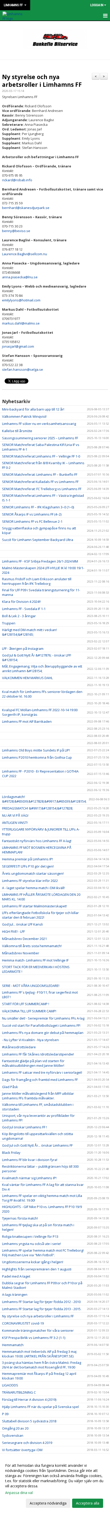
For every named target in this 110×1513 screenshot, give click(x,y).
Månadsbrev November (20, 953)
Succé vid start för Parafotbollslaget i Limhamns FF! (41, 1025)
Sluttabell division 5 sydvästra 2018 (29, 1421)
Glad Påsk (10, 1086)
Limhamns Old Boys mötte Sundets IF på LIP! (36, 750)
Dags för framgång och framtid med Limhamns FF (40, 1079)
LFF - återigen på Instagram (22, 648)
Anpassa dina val (19, 1492)
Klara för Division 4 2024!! (21, 601)
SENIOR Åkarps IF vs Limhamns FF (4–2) (31, 514)
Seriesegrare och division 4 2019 (27, 1442)
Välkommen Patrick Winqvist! (24, 416)
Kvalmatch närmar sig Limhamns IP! (29, 1178)
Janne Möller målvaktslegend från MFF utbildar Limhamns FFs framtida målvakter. (38, 1095)
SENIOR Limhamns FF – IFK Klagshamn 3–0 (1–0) (38, 507)
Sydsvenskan (12, 1435)
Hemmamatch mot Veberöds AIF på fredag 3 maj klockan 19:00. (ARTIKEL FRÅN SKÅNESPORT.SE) (39, 1353)
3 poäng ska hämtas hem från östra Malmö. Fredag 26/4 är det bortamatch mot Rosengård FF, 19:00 (41, 1364)
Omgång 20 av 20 (15, 1428)
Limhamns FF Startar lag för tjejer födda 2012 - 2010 (41, 1301)
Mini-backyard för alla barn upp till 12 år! (33, 409)
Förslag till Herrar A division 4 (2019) (29, 1399)
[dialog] (55, 1484)
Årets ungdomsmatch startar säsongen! (33, 873)
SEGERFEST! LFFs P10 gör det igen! (28, 866)
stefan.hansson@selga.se (22, 369)
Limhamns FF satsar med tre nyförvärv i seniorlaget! (42, 1072)
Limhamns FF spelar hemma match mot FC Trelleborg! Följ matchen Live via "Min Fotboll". (43, 1252)
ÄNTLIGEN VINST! (15, 822)
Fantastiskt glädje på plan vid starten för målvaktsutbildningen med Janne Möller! (33, 1063)
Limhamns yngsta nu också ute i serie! (31, 1243)
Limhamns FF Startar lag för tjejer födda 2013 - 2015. (41, 1309)
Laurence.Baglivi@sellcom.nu (24, 254)
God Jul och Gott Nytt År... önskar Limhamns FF (37, 1145)
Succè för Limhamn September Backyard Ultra (37, 539)
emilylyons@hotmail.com (21, 300)
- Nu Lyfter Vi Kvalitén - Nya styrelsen (30, 1040)
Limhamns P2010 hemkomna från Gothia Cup (37, 757)
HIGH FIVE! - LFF (13, 931)
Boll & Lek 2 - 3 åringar (19, 616)
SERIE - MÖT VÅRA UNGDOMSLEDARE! (30, 985)
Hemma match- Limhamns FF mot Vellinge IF (35, 960)
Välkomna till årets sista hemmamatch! (32, 946)
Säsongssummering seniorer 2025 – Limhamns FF (40, 438)
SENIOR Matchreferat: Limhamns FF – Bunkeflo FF (39, 474)
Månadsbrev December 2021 (24, 938)
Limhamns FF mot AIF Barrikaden (27, 721)
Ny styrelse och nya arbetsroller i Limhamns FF (42, 81)
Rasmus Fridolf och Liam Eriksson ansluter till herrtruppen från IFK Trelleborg (36, 581)
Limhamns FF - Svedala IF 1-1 (24, 608)
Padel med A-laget (16, 1276)
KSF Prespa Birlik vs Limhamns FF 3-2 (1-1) (33, 1337)
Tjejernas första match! (20, 1218)
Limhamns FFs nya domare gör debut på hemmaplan (42, 1032)
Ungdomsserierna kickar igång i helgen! (32, 1262)
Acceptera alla (87, 1503)
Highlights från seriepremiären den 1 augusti (36, 1269)
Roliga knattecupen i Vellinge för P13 (30, 1236)
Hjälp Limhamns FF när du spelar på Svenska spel (40, 1406)
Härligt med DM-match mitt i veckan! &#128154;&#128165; (29, 632)
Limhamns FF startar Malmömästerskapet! (34, 906)
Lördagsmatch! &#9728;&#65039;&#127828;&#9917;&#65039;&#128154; (44, 799)
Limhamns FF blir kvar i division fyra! (29, 1159)
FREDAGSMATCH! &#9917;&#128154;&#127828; (37, 808)
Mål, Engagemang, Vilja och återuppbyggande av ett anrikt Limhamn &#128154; (42, 668)
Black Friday (11, 1152)
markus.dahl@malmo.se (21, 323)
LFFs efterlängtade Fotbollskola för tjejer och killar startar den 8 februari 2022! (40, 915)
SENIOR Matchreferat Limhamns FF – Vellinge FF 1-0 (41, 456)
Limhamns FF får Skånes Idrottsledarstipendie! (38, 1054)
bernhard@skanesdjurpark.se (25, 207)
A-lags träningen (14, 1294)
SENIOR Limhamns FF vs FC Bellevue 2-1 (32, 521)
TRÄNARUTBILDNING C (19, 1392)
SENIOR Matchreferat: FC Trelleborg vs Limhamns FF (41, 489)
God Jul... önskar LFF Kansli (22, 924)
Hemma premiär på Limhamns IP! (27, 859)
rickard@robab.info (17, 180)
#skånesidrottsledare (19, 1047)
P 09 (5, 1414)
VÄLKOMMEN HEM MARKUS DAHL (27, 677)
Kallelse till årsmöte (17, 431)
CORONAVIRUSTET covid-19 (23, 1323)
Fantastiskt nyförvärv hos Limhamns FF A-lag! (36, 841)
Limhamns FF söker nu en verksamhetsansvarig (39, 423)
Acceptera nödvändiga (48, 1503)
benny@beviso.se (16, 231)
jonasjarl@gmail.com (18, 346)
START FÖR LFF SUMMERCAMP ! (25, 1004)
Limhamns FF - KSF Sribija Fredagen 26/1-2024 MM (40, 561)
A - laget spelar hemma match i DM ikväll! (33, 888)
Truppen (8, 623)
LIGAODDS (10, 1385)
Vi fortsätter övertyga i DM (22, 1450)
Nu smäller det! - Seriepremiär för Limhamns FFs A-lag (43, 1018)
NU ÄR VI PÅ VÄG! (15, 815)
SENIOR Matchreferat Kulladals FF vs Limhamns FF (40, 481)
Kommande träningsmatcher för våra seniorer (38, 1330)
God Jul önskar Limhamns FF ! (24, 1127)
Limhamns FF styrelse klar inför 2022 (30, 880)
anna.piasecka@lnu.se (20, 277)
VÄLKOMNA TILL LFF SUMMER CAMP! (29, 1011)
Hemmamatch (13, 1345)
